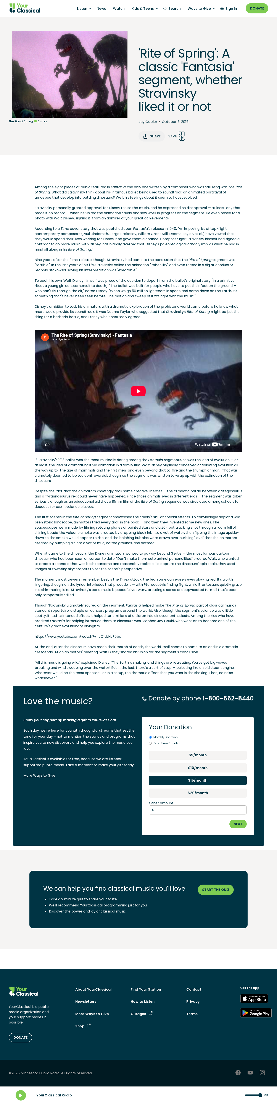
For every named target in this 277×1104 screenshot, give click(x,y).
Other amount (161, 803)
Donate (257, 8)
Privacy (193, 1001)
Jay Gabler (147, 121)
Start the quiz (215, 889)
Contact (193, 989)
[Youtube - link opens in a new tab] (250, 1073)
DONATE (20, 1037)
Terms (192, 1013)
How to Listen (143, 1001)
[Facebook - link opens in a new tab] (238, 1073)
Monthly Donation (165, 737)
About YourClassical (93, 989)
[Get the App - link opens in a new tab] (254, 999)
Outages (138, 1013)
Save (172, 136)
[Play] (21, 1095)
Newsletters (86, 1001)
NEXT (238, 823)
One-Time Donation (167, 743)
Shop (79, 1026)
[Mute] (266, 1095)
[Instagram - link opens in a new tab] (262, 1073)
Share (155, 136)
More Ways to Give (39, 775)
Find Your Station (146, 989)
